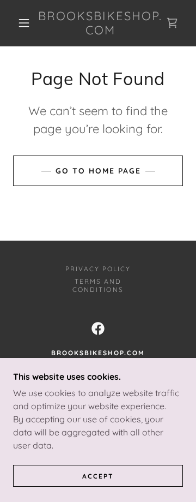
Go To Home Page (98, 171)
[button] (24, 23)
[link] (100, 23)
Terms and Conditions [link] (97, 285)
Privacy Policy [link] (98, 269)
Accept (98, 476)
